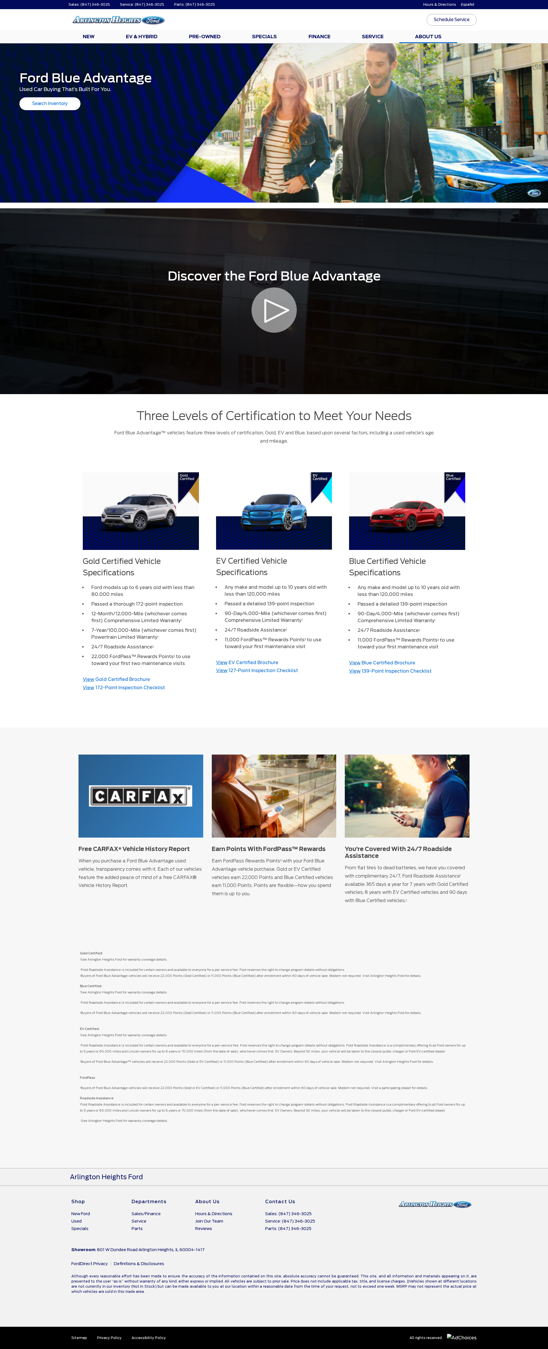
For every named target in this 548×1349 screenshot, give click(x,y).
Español (467, 4)
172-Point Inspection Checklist (124, 687)
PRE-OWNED (205, 36)
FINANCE (320, 36)
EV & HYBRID (142, 36)
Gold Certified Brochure (116, 679)
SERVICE (373, 36)
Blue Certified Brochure (382, 663)
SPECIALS (264, 36)
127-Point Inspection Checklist (257, 670)
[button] (452, 20)
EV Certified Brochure (247, 662)
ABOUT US (428, 36)
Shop (78, 1201)
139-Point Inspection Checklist (390, 671)
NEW (88, 36)
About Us (207, 1201)
